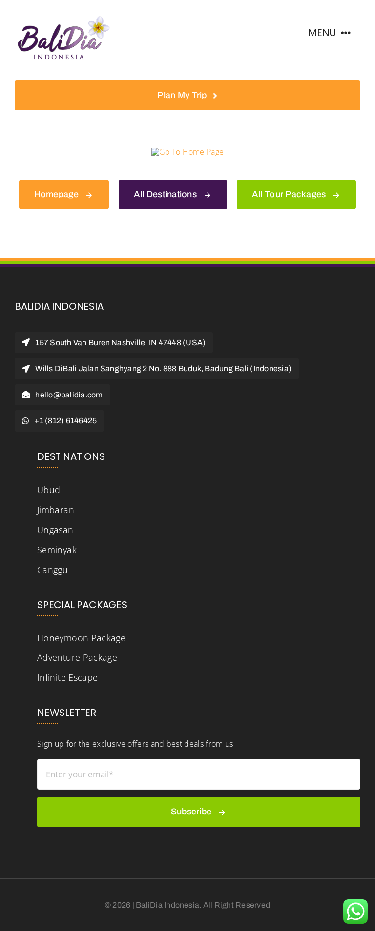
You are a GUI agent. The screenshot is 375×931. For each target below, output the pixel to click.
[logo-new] (63, 13)
